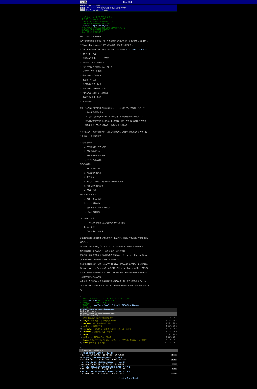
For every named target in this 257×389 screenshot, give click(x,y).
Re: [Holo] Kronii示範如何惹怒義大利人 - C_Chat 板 (102, 357)
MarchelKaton (88, 329)
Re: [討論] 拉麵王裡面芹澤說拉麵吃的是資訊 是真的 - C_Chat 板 (106, 367)
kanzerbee (87, 332)
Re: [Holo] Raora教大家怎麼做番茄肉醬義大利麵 (97, 309)
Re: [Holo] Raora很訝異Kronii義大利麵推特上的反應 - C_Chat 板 (106, 371)
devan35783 (90, 5)
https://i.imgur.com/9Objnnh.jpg (97, 25)
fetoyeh (86, 321)
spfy (84, 318)
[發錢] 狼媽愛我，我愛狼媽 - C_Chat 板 (98, 353)
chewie (85, 334)
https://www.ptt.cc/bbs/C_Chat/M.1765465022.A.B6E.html (115, 305)
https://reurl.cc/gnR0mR (136, 49)
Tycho (85, 343)
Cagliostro (87, 326)
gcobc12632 (87, 323)
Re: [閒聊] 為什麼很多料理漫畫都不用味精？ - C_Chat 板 (103, 362)
